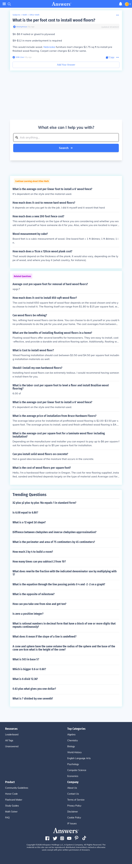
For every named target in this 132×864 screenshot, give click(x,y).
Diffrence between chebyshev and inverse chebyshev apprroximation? (54, 532)
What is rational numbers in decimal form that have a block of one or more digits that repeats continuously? (64, 625)
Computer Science (76, 770)
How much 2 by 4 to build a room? (33, 552)
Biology (71, 746)
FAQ (7, 817)
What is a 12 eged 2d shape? (29, 522)
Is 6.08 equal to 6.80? (25, 512)
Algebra (71, 734)
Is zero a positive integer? (28, 614)
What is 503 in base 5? (26, 659)
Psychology (73, 764)
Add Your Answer (66, 64)
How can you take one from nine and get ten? (39, 604)
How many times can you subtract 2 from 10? (39, 561)
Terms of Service (76, 799)
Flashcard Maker (13, 799)
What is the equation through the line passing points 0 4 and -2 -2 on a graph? (59, 584)
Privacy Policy (74, 805)
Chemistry (72, 740)
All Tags (9, 740)
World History (74, 752)
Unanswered (11, 746)
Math (25, 14)
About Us (72, 787)
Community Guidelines (16, 787)
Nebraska (49, 47)
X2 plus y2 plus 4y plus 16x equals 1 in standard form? (44, 503)
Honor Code (11, 793)
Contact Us (73, 793)
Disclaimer (72, 811)
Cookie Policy (74, 817)
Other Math (34, 14)
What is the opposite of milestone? (34, 594)
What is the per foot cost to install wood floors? (54, 20)
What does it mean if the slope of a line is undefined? (44, 636)
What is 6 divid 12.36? (25, 679)
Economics (72, 776)
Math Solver (11, 811)
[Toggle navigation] (4, 4)
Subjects (16, 14)
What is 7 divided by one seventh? (33, 698)
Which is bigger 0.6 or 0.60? (29, 669)
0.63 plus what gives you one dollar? (34, 689)
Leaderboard (11, 734)
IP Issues (72, 823)
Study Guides (12, 805)
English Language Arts (79, 758)
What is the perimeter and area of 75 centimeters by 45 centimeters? (54, 542)
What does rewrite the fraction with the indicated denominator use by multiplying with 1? (65, 573)
